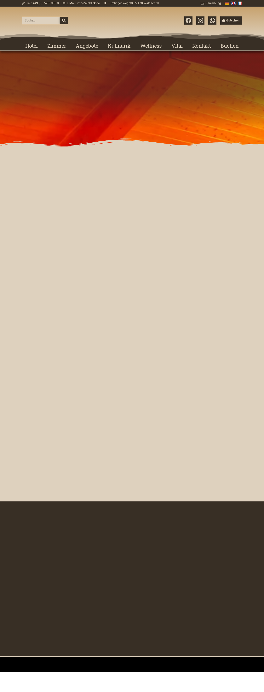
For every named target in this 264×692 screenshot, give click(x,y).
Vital (177, 45)
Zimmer (56, 45)
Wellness (151, 45)
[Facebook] (188, 20)
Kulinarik (119, 45)
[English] (234, 3)
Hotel (31, 45)
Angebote (87, 45)
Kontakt (201, 45)
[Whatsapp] (212, 20)
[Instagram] (200, 20)
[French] (240, 3)
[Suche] (64, 20)
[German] (227, 3)
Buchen (230, 45)
